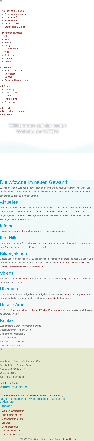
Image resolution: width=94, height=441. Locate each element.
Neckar (7, 61)
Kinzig (7, 45)
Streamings (10, 89)
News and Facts (24, 207)
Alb (6, 36)
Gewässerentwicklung (15, 14)
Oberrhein (9, 58)
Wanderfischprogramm (13, 11)
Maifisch (8, 77)
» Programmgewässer (11, 415)
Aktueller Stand (11, 20)
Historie (8, 95)
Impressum (7, 114)
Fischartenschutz (19, 310)
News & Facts (11, 92)
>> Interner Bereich (9, 383)
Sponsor (9, 247)
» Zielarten (5, 423)
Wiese (7, 52)
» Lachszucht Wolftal (10, 430)
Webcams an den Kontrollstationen (63, 211)
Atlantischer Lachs (13, 70)
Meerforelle (9, 74)
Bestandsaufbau (12, 17)
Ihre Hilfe (6, 108)
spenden (49, 243)
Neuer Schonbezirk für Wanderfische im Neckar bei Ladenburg (32, 400)
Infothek (6, 86)
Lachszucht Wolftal (13, 23)
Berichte (21, 231)
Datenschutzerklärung (13, 111)
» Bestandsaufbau (9, 427)
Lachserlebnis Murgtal (15, 27)
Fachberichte (10, 99)
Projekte (37, 211)
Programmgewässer (12, 33)
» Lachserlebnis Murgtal (11, 434)
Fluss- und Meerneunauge (17, 80)
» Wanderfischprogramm (12, 411)
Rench (7, 42)
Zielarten (6, 67)
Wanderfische (36, 267)
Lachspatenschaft (67, 243)
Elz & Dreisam (11, 48)
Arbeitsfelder (53, 298)
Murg (6, 39)
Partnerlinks (10, 102)
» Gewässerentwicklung (11, 419)
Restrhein (9, 55)
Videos (76, 278)
